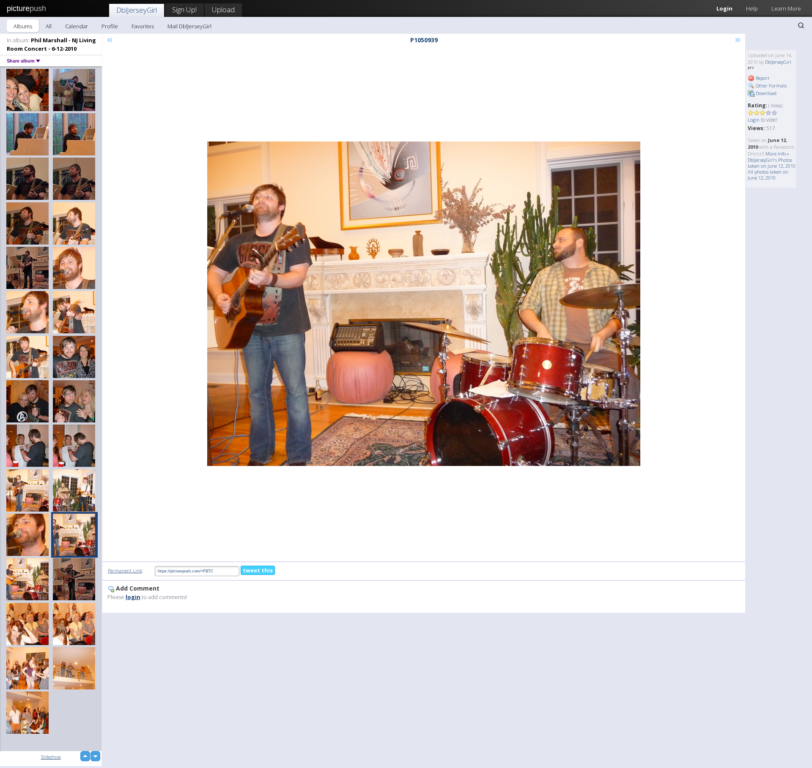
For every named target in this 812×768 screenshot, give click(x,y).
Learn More (786, 8)
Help (752, 8)
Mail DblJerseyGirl (189, 26)
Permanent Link (125, 570)
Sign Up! (184, 9)
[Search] (801, 25)
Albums (23, 26)
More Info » (777, 153)
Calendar (76, 26)
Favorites (143, 26)
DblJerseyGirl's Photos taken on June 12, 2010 (772, 163)
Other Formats (770, 85)
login (133, 597)
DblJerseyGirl (136, 10)
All (49, 26)
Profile (110, 26)
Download (765, 93)
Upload (223, 9)
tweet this (258, 570)
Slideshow (51, 757)
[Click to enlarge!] (423, 304)
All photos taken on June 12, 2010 (768, 175)
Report (761, 78)
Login (724, 8)
